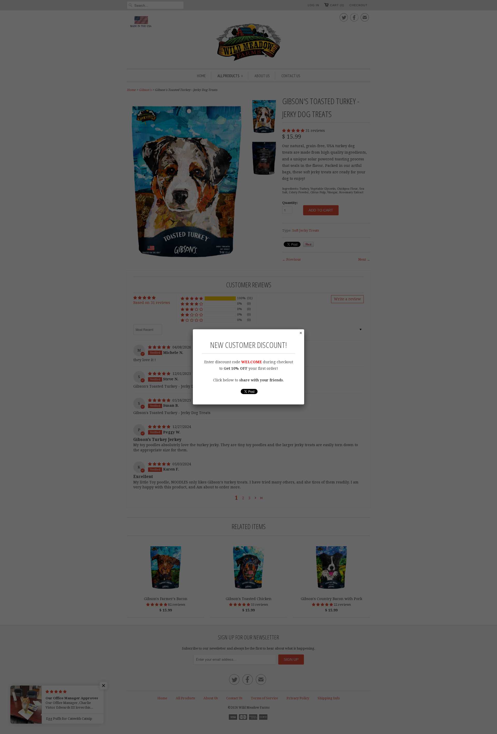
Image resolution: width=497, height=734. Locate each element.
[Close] (300, 332)
